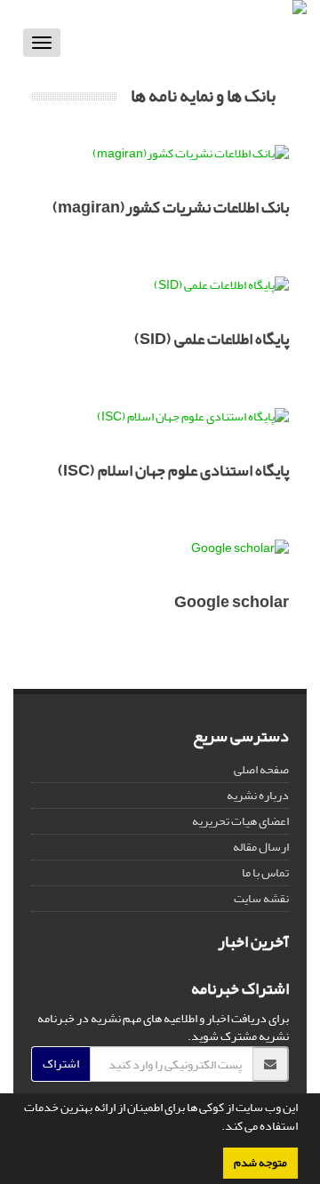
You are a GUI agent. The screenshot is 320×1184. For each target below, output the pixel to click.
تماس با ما (265, 872)
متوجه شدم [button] (260, 1162)
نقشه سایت (261, 898)
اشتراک (61, 1064)
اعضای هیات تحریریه (240, 821)
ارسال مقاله (261, 847)
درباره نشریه (258, 795)
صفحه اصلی (261, 769)
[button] (217, 1128)
